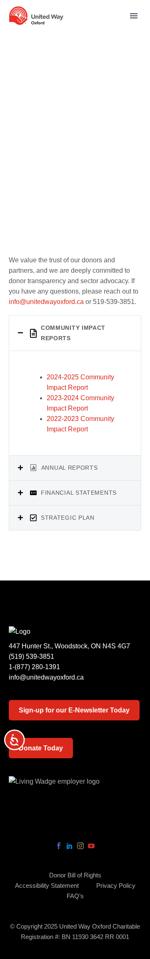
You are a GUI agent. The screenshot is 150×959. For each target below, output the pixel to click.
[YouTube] (91, 845)
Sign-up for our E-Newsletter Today (74, 710)
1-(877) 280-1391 (34, 666)
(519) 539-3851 (31, 656)
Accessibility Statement (47, 886)
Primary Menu (133, 16)
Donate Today (41, 748)
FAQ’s (75, 896)
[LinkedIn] (69, 845)
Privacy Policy (115, 886)
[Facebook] (58, 845)
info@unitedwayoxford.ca (46, 301)
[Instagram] (80, 845)
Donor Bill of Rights (75, 875)
